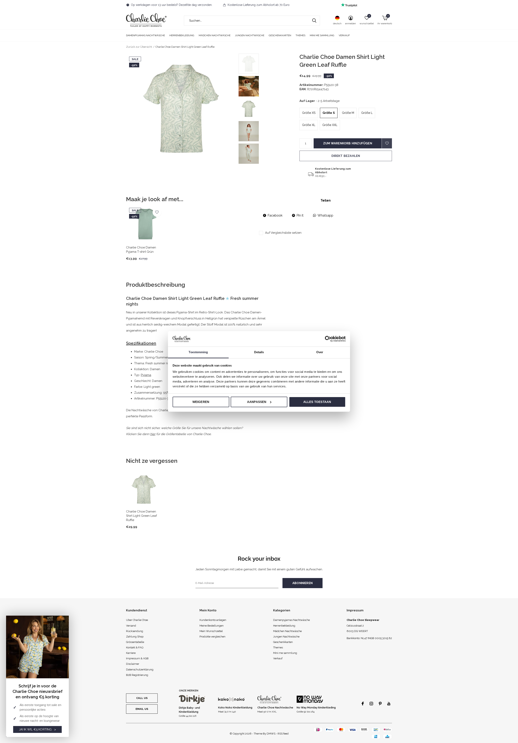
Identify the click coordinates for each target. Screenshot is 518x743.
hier (152, 434)
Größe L (367, 113)
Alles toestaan (317, 402)
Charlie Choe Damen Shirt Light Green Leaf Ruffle (141, 516)
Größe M (348, 113)
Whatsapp (325, 215)
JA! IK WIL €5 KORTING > (37, 729)
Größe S (329, 113)
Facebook (274, 215)
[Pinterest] (380, 703)
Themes (300, 35)
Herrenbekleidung (181, 35)
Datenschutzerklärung (139, 669)
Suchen (314, 21)
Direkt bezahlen (345, 156)
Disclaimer (132, 663)
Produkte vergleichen (212, 636)
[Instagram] (371, 703)
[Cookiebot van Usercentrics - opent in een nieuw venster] (328, 339)
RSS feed (283, 733)
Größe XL (308, 125)
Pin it (300, 215)
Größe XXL (329, 125)
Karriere (131, 652)
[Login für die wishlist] (387, 143)
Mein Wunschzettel (211, 631)
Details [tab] (259, 352)
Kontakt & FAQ (134, 647)
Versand (131, 625)
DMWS (271, 733)
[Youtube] (388, 703)
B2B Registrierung (137, 674)
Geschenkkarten (280, 35)
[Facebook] (363, 703)
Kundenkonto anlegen (213, 619)
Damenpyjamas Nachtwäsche (145, 35)
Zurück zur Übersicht (139, 46)
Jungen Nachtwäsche (249, 35)
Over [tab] (319, 352)
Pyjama (146, 375)
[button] (268, 64)
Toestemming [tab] (198, 352)
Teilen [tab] (326, 200)
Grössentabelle (135, 642)
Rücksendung (134, 631)
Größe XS (308, 113)
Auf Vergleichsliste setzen (283, 233)
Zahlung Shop (134, 636)
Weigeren (200, 402)
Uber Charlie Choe (137, 619)
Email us (142, 708)
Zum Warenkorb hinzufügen (347, 143)
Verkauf (344, 35)
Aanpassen (256, 402)
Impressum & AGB (137, 658)
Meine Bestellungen (212, 625)
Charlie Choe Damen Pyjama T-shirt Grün (141, 250)
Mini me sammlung (322, 35)
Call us (142, 698)
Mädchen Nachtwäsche (214, 35)
